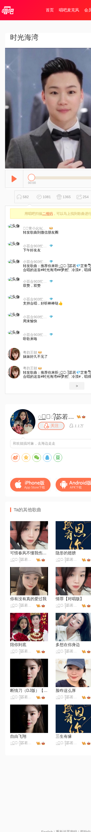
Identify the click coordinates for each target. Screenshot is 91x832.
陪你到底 (18, 644)
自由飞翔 (18, 736)
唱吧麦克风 (69, 10)
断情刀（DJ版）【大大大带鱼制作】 (29, 690)
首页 (50, 10)
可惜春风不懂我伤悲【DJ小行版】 (29, 553)
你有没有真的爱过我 (28, 599)
